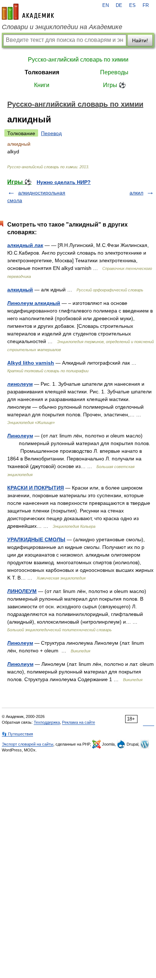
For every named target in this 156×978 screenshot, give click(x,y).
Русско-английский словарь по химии (78, 59)
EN (105, 5)
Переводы (114, 72)
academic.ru (28, 12)
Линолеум (20, 436)
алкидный (20, 289)
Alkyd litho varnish (30, 363)
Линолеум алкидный (33, 303)
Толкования (42, 72)
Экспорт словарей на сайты (27, 744)
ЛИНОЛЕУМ (22, 591)
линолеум (20, 384)
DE (119, 5)
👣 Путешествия (17, 734)
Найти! (140, 40)
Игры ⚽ (114, 85)
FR (146, 5)
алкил (136, 193)
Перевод (51, 133)
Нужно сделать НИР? (64, 182)
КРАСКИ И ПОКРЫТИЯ (35, 488)
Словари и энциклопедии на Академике (62, 27)
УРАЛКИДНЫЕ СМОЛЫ (36, 539)
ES (132, 5)
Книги (41, 85)
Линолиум (20, 664)
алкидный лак (25, 245)
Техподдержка (47, 722)
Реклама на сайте (78, 722)
